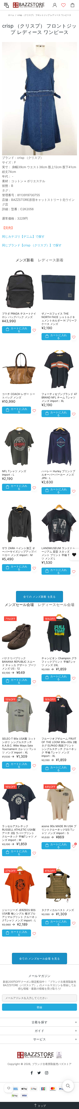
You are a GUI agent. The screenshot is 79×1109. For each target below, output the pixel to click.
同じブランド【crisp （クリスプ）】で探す (32, 245)
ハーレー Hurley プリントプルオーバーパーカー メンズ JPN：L (58, 475)
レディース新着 (50, 260)
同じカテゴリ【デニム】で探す (23, 236)
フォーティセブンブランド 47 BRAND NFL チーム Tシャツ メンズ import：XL (59, 397)
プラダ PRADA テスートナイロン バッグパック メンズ (19, 315)
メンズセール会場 (19, 605)
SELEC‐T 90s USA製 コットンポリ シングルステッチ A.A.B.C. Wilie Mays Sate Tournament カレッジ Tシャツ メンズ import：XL (19, 745)
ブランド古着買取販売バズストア (29, 5)
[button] (68, 1086)
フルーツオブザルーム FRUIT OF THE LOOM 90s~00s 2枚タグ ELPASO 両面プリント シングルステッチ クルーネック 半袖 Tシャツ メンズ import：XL (59, 747)
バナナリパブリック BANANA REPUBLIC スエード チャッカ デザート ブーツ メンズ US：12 (19, 663)
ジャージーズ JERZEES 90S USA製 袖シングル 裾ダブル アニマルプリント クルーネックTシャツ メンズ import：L (19, 915)
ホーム (11, 15)
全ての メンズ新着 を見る (39, 596)
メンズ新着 (25, 260)
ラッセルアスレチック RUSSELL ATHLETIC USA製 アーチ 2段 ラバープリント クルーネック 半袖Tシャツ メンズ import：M (19, 833)
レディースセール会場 (56, 605)
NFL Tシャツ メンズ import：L (14, 473)
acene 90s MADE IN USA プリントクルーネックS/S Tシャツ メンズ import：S (59, 829)
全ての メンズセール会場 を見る (39, 958)
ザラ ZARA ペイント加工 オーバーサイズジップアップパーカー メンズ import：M (19, 551)
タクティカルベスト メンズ (58, 910)
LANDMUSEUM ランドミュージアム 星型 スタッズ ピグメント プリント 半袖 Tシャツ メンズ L (59, 553)
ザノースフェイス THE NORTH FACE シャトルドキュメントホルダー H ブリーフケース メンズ (59, 319)
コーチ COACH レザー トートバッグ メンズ (18, 395)
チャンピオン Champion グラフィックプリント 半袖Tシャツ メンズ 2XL (59, 662)
